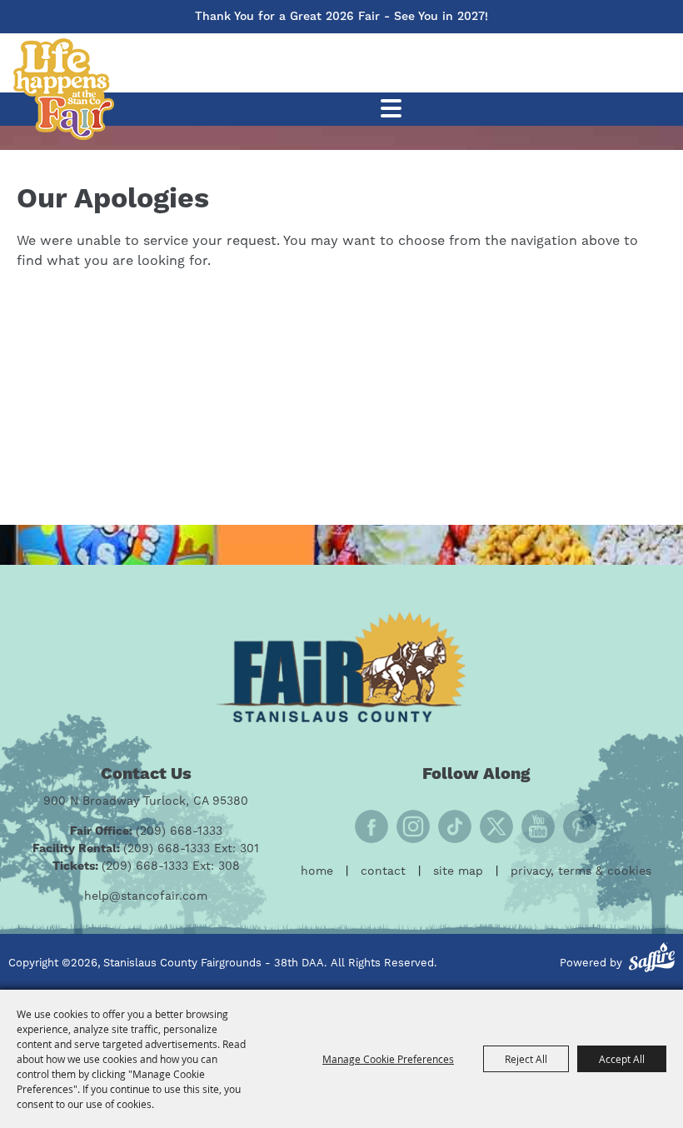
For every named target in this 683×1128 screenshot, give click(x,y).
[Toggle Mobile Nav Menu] (391, 108)
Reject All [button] (526, 1059)
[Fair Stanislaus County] (341, 667)
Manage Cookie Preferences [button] (388, 1059)
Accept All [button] (622, 1059)
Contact (383, 871)
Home (317, 871)
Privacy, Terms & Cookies (581, 871)
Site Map (458, 871)
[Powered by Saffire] (652, 959)
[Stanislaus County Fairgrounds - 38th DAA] (63, 89)
